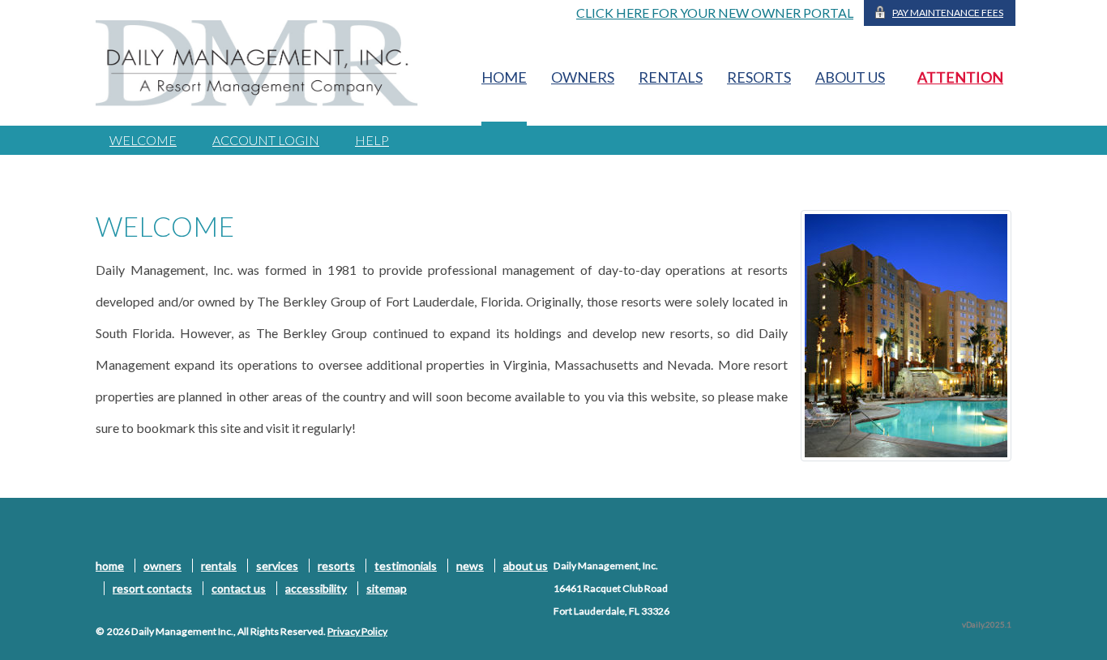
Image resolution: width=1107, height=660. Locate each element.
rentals (671, 77)
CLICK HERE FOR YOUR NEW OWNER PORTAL (714, 12)
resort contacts (152, 588)
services (277, 565)
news (470, 565)
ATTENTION (960, 77)
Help (372, 140)
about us (850, 77)
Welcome (143, 140)
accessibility (316, 588)
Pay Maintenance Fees (947, 12)
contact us (239, 588)
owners (582, 77)
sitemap (386, 588)
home (504, 77)
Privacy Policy (357, 631)
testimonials (405, 565)
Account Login (265, 140)
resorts (759, 77)
